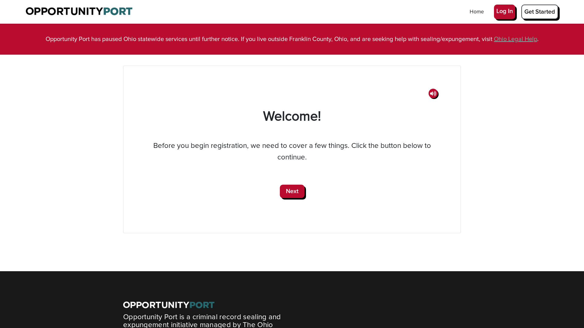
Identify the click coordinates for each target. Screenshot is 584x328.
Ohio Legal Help (515, 39)
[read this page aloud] (433, 93)
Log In (504, 11)
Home (477, 12)
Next (292, 191)
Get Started (539, 12)
